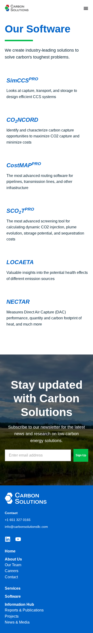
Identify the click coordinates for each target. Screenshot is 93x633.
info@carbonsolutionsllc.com (26, 527)
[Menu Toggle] (85, 8)
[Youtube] (18, 539)
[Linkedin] (7, 539)
